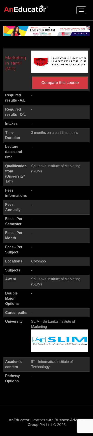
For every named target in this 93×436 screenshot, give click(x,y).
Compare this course (60, 82)
